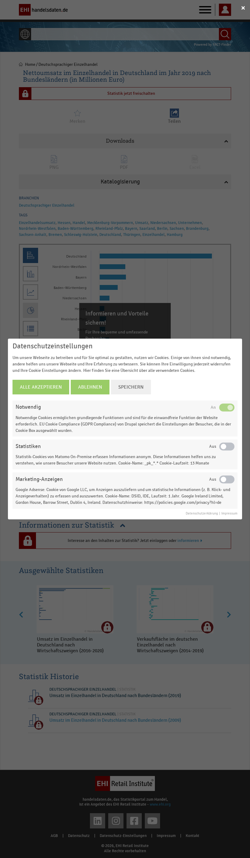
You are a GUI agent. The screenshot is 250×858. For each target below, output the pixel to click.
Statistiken (28, 446)
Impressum (229, 513)
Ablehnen (90, 387)
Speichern (131, 387)
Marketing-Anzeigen (39, 479)
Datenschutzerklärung (202, 513)
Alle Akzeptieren (41, 387)
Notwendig (28, 407)
